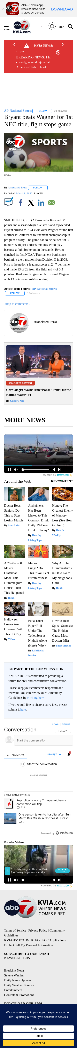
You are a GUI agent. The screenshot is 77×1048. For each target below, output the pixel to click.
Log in (56, 724)
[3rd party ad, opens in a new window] (38, 377)
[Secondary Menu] (9, 26)
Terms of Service (15, 930)
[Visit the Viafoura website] (64, 833)
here (23, 709)
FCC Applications (54, 940)
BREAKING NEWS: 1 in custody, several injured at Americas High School (33, 62)
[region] (38, 779)
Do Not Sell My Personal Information (28, 945)
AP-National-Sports (44, 288)
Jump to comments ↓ (17, 304)
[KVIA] (26, 26)
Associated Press (17, 187)
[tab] (15, 754)
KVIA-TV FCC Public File (22, 940)
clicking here (35, 697)
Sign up (66, 724)
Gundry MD (16, 400)
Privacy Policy (37, 930)
